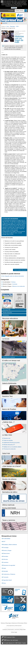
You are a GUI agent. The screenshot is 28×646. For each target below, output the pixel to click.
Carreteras (5, 562)
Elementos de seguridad (9, 565)
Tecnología (5, 547)
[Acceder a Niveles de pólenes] (14, 485)
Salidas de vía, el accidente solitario (12, 446)
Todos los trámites (8, 440)
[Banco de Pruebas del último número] (14, 415)
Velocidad (5, 571)
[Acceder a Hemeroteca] (19, 301)
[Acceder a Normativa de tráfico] (14, 498)
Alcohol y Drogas (7, 550)
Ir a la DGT (11, 10)
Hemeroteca (6, 315)
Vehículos (5, 559)
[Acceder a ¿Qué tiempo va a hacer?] (14, 472)
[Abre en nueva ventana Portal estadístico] (7, 599)
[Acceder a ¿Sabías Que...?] (14, 428)
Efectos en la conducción (18, 286)
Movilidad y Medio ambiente (10, 544)
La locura (14, 349)
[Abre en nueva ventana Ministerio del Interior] (8, 15)
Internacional (18, 625)
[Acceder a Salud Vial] (14, 459)
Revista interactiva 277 (9, 444)
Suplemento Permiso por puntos (12, 442)
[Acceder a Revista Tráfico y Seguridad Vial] (14, 19)
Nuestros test (7, 438)
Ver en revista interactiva (20, 270)
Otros (4, 583)
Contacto (5, 629)
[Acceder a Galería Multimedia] (14, 389)
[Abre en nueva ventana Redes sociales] (20, 599)
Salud (4, 568)
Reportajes (12, 26)
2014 (17, 26)
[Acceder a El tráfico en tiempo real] (14, 371)
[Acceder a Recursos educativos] (14, 328)
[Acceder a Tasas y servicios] (14, 526)
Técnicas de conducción (10, 449)
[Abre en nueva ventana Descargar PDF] (7, 301)
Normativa (5, 556)
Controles (14, 284)
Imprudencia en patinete (9, 357)
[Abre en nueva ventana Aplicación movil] (20, 591)
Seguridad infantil (7, 580)
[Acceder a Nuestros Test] (14, 402)
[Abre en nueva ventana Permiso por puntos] (20, 607)
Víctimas (13, 282)
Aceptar (14, 7)
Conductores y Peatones (9, 574)
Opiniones (14, 623)
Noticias (3, 623)
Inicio (7, 26)
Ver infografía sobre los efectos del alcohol (13, 276)
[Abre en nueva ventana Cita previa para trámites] (7, 591)
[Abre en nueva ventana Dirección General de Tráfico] (20, 15)
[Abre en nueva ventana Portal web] (7, 607)
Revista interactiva (7, 312)
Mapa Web (23, 629)
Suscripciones (10, 625)
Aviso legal (14, 632)
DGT (4, 541)
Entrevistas (20, 623)
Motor (25, 623)
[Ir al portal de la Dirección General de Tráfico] (14, 616)
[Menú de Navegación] (2, 1)
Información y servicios (13, 629)
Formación (5, 577)
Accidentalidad (6, 538)
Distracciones (6, 553)
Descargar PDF (6, 309)
